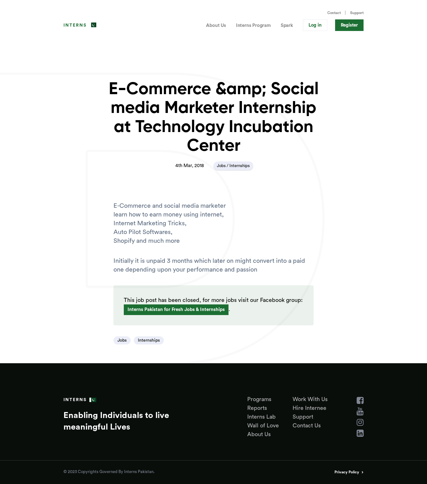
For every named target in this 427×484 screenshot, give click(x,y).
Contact (334, 13)
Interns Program (253, 25)
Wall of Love (263, 425)
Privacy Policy (346, 472)
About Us (216, 25)
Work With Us (310, 399)
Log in (315, 25)
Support (357, 13)
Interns (75, 25)
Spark (287, 25)
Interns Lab (261, 417)
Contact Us (307, 425)
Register (349, 25)
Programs (259, 399)
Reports (257, 408)
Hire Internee (309, 408)
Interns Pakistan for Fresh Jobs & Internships (176, 309)
